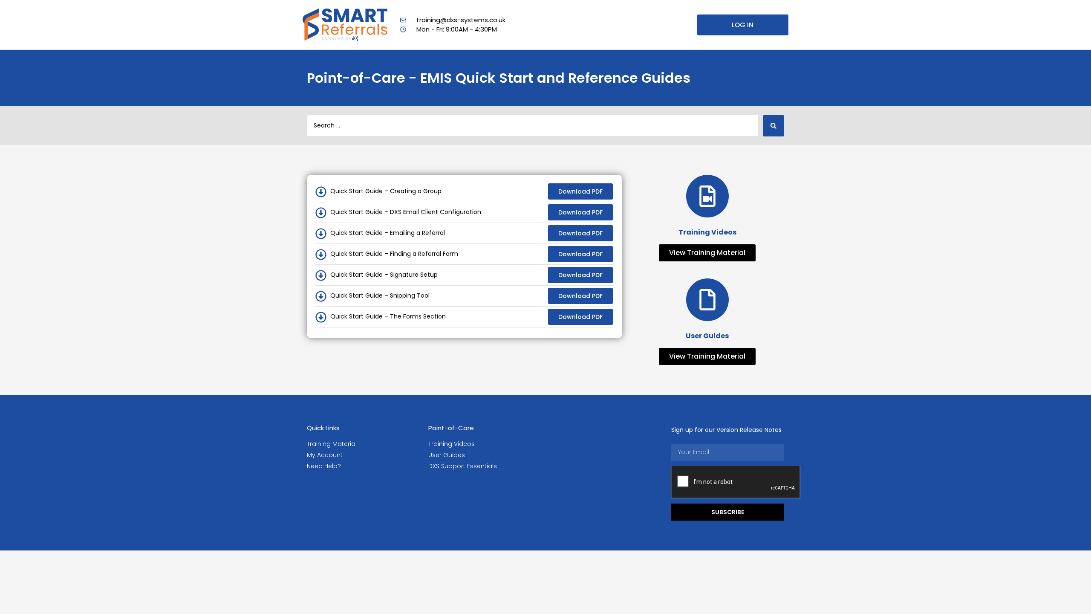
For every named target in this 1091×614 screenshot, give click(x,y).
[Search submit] (773, 125)
